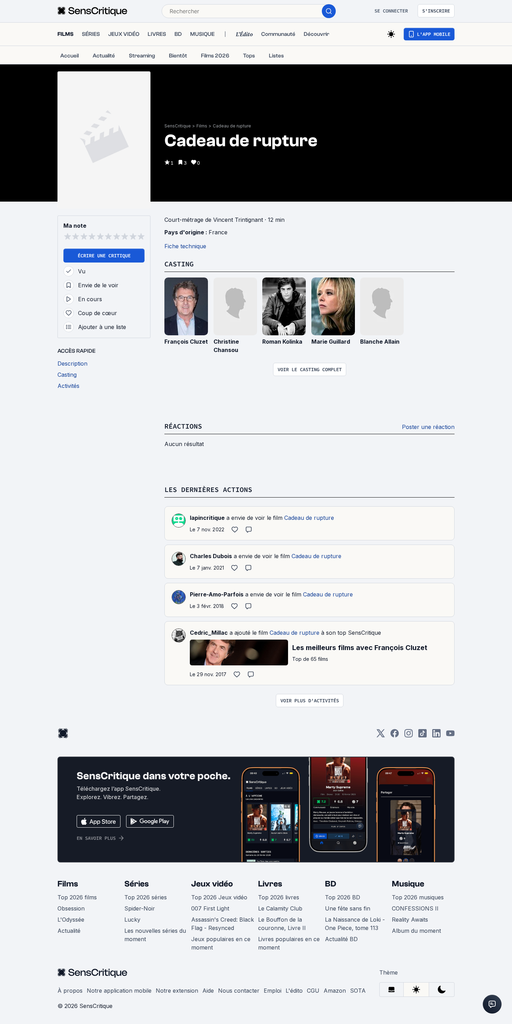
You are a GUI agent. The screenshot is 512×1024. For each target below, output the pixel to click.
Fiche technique (185, 246)
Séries (136, 884)
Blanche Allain (379, 341)
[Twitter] (381, 735)
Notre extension (177, 990)
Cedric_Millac (209, 632)
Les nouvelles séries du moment (155, 935)
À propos (70, 990)
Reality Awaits (410, 919)
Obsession (71, 908)
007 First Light (210, 908)
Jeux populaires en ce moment (220, 943)
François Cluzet (186, 341)
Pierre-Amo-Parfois (216, 594)
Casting (179, 263)
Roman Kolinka (282, 341)
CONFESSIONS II (415, 908)
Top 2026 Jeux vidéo (219, 897)
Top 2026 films (77, 897)
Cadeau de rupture (232, 125)
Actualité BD (341, 939)
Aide (208, 990)
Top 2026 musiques (418, 897)
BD (330, 884)
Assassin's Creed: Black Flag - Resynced (222, 923)
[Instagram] (408, 735)
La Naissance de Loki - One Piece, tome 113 (355, 923)
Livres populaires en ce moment (289, 943)
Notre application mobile (119, 990)
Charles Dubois (211, 556)
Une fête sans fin (347, 908)
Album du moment (416, 930)
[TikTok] (422, 735)
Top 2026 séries (145, 897)
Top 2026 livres (278, 897)
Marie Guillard (330, 341)
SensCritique (177, 125)
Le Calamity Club (280, 908)
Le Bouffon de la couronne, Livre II (282, 923)
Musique (408, 884)
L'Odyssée (70, 919)
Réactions (183, 426)
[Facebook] (394, 735)
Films (201, 125)
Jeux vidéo (212, 884)
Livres (270, 884)
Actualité (68, 930)
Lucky (132, 919)
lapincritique (207, 517)
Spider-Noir (139, 908)
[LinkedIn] (436, 735)
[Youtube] (450, 735)
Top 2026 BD (342, 897)
